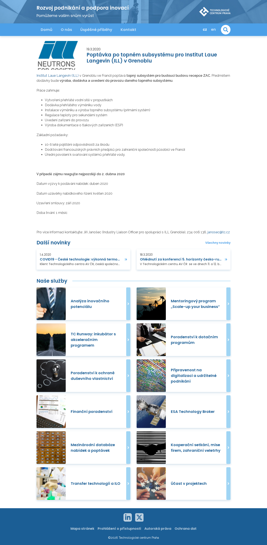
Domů (46, 29)
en (213, 29)
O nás (66, 29)
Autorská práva (157, 529)
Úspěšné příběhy (96, 29)
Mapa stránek (82, 529)
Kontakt (128, 29)
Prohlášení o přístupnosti (119, 529)
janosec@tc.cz (219, 232)
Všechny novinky (217, 243)
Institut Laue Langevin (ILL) (58, 76)
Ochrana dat (185, 529)
